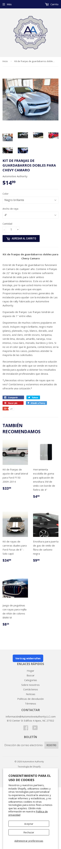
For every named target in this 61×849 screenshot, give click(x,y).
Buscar (31, 675)
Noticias (30, 694)
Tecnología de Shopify (29, 766)
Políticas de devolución (30, 698)
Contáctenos (30, 689)
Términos (30, 703)
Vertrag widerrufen (27, 658)
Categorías (30, 680)
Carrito (54, 4)
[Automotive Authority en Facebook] (25, 728)
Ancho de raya (10, 208)
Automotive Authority (33, 761)
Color (5, 193)
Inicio (5, 61)
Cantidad (7, 223)
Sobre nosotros (30, 684)
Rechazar (28, 832)
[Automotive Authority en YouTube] (35, 728)
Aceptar (28, 823)
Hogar (30, 670)
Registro (51, 745)
